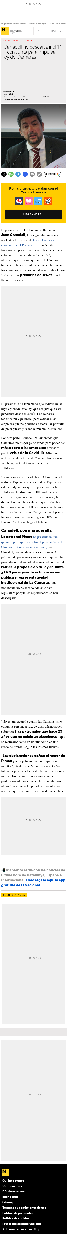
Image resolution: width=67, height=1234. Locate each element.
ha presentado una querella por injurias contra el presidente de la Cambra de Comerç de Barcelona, (32, 541)
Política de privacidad (18, 1213)
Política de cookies (15, 1218)
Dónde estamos (13, 1191)
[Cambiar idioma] (54, 31)
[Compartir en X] (4, 174)
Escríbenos (10, 1197)
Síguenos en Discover (13, 24)
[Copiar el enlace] (39, 174)
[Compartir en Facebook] (25, 174)
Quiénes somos (13, 1180)
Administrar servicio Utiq (20, 1229)
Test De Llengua (38, 24)
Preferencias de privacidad (21, 1224)
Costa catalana (58, 24)
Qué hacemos (12, 1186)
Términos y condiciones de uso (24, 1207)
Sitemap (8, 1202)
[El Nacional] (5, 31)
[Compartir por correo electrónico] (32, 174)
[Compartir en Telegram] (18, 174)
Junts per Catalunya (13, 895)
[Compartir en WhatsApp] (11, 174)
